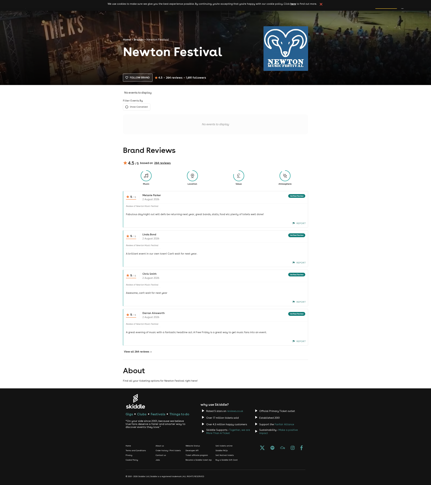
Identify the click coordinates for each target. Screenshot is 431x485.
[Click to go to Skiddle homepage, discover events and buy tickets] (135, 401)
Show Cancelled (138, 106)
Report (301, 223)
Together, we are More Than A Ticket (228, 431)
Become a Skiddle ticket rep (199, 460)
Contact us (161, 455)
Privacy (129, 455)
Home (127, 39)
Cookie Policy (132, 460)
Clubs (141, 414)
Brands (139, 39)
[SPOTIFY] (272, 448)
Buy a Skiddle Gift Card (226, 460)
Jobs (158, 460)
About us (160, 446)
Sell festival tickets (225, 455)
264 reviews (162, 163)
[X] (262, 448)
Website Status (193, 446)
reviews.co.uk (235, 411)
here (293, 3)
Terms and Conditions (136, 450)
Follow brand (140, 77)
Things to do (179, 414)
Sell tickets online (224, 446)
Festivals (158, 414)
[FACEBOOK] (301, 448)
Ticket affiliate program (197, 455)
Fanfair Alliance (284, 424)
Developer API (192, 450)
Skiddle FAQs (222, 450)
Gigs (129, 414)
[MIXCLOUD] (282, 448)
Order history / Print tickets (168, 450)
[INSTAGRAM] (293, 448)
